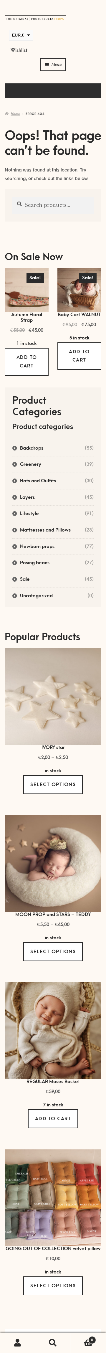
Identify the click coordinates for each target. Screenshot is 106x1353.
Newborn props (37, 546)
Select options (53, 784)
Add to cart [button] (26, 362)
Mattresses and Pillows (45, 530)
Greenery (30, 464)
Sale (25, 579)
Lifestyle (29, 513)
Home (15, 114)
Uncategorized (36, 595)
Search (53, 1343)
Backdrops (31, 448)
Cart (82, 1338)
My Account (17, 1343)
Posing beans (34, 562)
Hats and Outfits (38, 481)
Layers (27, 497)
